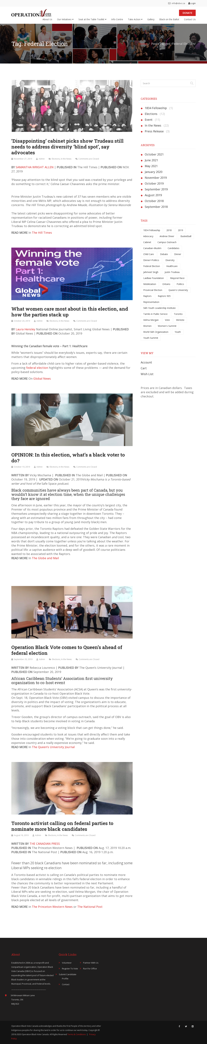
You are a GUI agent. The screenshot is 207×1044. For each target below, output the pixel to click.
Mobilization (149, 284)
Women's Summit (167, 325)
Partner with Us (90, 962)
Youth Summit (150, 337)
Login (193, 3)
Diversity (169, 260)
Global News (42, 378)
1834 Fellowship (156, 108)
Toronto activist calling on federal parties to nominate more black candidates (62, 826)
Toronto (178, 313)
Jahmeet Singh (150, 272)
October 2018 (154, 201)
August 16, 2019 (21, 835)
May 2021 (151, 166)
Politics (180, 284)
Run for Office (90, 968)
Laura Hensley (25, 329)
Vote (167, 319)
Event (149, 120)
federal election (37, 368)
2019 (180, 230)
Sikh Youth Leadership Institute (159, 307)
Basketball (185, 236)
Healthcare (172, 266)
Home (143, 44)
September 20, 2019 (23, 659)
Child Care (148, 254)
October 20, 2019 (22, 321)
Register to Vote (70, 968)
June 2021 (151, 160)
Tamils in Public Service (155, 313)
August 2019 (153, 195)
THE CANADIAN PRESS (45, 844)
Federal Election (151, 266)
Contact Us (190, 19)
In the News (66, 158)
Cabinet (147, 242)
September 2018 (156, 207)
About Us (47, 19)
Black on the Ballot (169, 19)
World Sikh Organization (155, 331)
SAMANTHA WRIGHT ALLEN (35, 167)
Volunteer (67, 962)
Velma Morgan (151, 319)
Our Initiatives (64, 19)
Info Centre (117, 19)
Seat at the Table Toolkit (91, 19)
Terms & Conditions (76, 1034)
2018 (169, 230)
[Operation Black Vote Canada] (31, 12)
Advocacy (148, 236)
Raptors (147, 296)
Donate (187, 12)
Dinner (177, 254)
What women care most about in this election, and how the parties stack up (69, 312)
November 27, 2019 (23, 158)
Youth (178, 331)
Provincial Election (152, 290)
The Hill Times (42, 232)
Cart (144, 368)
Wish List (147, 374)
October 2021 (154, 154)
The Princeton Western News (52, 907)
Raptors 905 (164, 296)
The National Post (90, 907)
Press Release (154, 131)
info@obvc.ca (178, 3)
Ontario (166, 284)
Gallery (150, 19)
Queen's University (178, 290)
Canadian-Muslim (152, 248)
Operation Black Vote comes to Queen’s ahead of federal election (66, 650)
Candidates (173, 248)
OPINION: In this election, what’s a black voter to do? (68, 458)
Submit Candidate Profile (67, 976)
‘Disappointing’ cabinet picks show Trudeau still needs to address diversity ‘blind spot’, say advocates (67, 147)
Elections (56, 158)
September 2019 (156, 189)
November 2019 (156, 178)
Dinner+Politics (151, 260)
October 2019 (154, 183)
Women (147, 325)
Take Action (134, 19)
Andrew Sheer (167, 236)
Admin (42, 158)
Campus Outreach (167, 242)
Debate (164, 254)
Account (146, 362)
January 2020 (153, 172)
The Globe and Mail (45, 558)
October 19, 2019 (22, 466)
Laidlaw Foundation (153, 278)
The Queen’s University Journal (53, 747)
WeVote (180, 319)
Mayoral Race (177, 278)
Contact (65, 984)
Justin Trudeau (172, 272)
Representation (151, 302)
